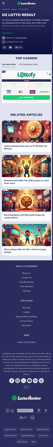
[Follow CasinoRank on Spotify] (35, 380)
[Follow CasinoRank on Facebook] (11, 380)
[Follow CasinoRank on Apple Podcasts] (41, 380)
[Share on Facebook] (10, 47)
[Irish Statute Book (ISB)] (25, 411)
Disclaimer (26, 325)
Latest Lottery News (26, 342)
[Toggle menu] (3, 3)
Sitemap (26, 291)
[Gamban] (39, 411)
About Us (26, 273)
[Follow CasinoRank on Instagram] (17, 380)
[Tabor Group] (45, 411)
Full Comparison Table (28, 64)
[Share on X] (4, 47)
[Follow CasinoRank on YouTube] (29, 380)
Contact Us (26, 277)
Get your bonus (26, 97)
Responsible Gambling (26, 316)
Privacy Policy (26, 321)
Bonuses (27, 307)
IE (25, 387)
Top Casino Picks (9, 64)
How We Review (26, 282)
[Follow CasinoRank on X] (23, 380)
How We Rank (26, 286)
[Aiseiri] (23, 418)
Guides (26, 312)
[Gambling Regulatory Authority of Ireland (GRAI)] (10, 411)
